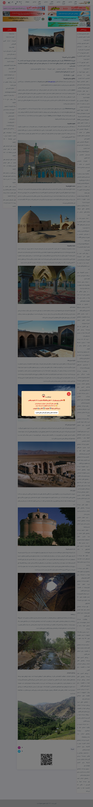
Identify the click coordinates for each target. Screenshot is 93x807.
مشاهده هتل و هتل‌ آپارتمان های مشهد (46, 412)
